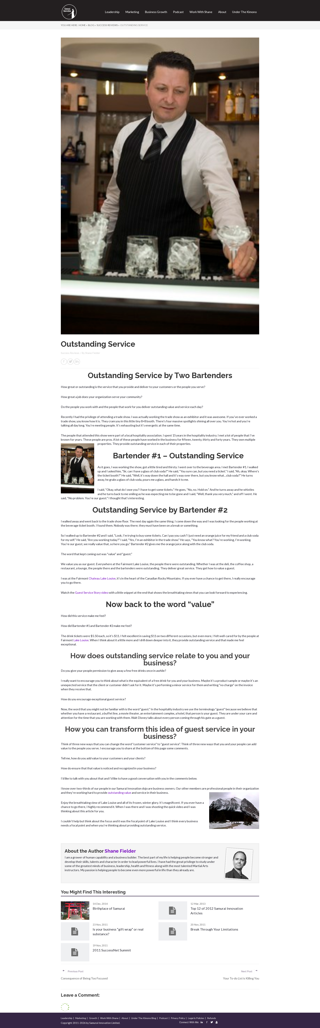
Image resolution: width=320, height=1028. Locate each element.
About (222, 12)
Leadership (112, 12)
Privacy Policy (178, 1018)
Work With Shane (201, 12)
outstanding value (119, 792)
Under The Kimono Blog (143, 1018)
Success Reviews (70, 352)
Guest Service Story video (92, 592)
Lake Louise (81, 640)
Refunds (211, 1018)
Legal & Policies (196, 1018)
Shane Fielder (92, 352)
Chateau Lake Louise (102, 578)
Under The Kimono (244, 12)
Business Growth (156, 12)
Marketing (132, 12)
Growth (93, 1018)
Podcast (178, 12)
